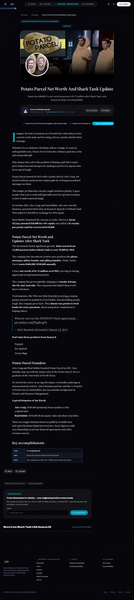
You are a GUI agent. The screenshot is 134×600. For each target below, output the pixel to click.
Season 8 (51, 337)
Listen (106, 110)
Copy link (21, 471)
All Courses (107, 563)
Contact (125, 4)
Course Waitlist (108, 566)
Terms (120, 592)
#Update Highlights (35, 483)
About (105, 592)
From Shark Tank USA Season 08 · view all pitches (40, 21)
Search (38, 580)
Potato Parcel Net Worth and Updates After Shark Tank (45, 123)
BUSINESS (89, 4)
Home (38, 566)
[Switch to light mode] (114, 4)
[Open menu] (5, 4)
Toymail (19, 344)
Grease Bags (21, 353)
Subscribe (80, 513)
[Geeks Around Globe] (6, 561)
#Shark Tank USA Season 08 (15, 483)
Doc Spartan (21, 348)
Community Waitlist (76, 566)
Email (9, 508)
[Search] (109, 4)
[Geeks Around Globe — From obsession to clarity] (12, 4)
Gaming (39, 573)
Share (10, 471)
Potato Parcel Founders (80, 123)
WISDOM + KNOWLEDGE (68, 4)
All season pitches (81, 527)
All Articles (40, 563)
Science (39, 570)
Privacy (112, 592)
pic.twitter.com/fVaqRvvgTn (31, 322)
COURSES (46, 4)
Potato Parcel (19, 176)
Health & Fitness (42, 576)
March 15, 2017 (58, 330)
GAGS (33, 4)
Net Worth (40, 400)
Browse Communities (77, 563)
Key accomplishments (103, 123)
